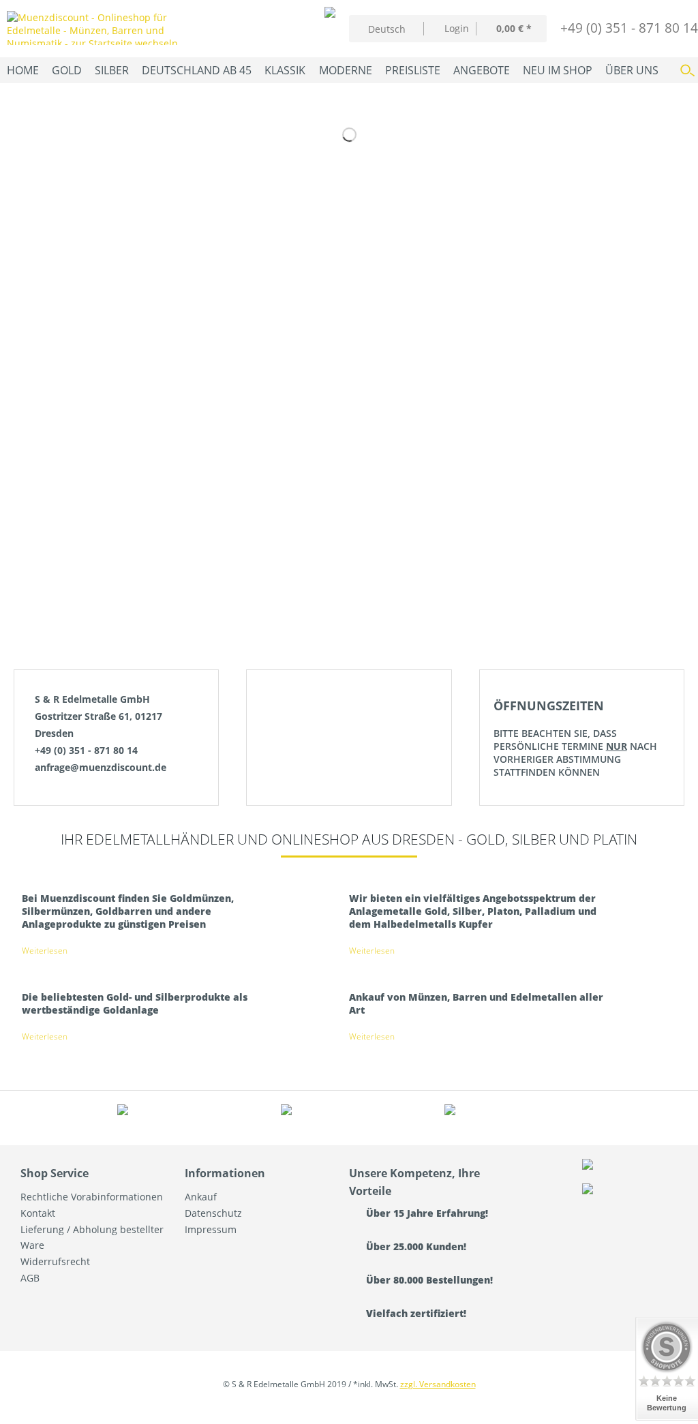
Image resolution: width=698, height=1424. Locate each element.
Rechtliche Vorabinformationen (91, 1196)
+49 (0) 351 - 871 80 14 (629, 27)
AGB (30, 1277)
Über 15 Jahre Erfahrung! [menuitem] (425, 1213)
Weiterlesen (44, 950)
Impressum (211, 1229)
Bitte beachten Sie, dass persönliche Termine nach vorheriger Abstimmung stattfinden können (575, 737)
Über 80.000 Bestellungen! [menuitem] (428, 1279)
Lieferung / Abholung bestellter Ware (92, 1237)
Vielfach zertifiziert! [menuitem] (414, 1313)
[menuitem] (450, 28)
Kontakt (37, 1213)
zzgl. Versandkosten (438, 1384)
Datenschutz (213, 1213)
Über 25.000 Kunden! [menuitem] (414, 1246)
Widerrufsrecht (55, 1261)
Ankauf (201, 1196)
